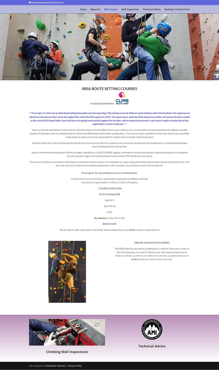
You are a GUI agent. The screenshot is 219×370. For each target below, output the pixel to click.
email (132, 229)
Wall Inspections (130, 9)
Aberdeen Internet (55, 365)
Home (83, 9)
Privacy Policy (75, 365)
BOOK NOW (109, 223)
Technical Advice (152, 9)
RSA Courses (111, 9)
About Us (95, 9)
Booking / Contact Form (177, 9)
